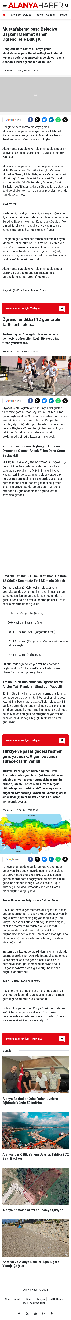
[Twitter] (37, 119)
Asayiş (39, 14)
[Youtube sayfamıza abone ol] (35, 1313)
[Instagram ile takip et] (44, 1313)
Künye (29, 1299)
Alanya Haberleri (13, 1299)
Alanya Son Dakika (20, 14)
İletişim (41, 1299)
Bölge (63, 14)
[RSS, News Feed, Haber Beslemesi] (52, 1313)
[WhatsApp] (58, 119)
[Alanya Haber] (35, 5)
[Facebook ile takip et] (19, 1313)
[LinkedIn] (51, 119)
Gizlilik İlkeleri (56, 1299)
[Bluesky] (44, 119)
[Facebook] (30, 119)
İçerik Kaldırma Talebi (34, 1303)
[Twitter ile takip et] (27, 1313)
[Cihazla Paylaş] (65, 119)
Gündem (51, 14)
